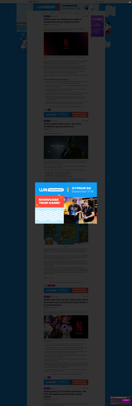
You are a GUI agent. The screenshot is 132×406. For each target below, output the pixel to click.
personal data (114, 403)
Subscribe (126, 400)
